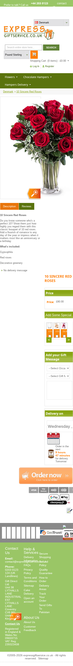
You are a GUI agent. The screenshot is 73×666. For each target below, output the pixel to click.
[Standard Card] (64, 327)
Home (32, 16)
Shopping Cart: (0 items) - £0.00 (48, 60)
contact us (62, 6)
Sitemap (29, 585)
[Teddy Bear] (57, 327)
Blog (52, 16)
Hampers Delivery (16, 84)
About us (43, 16)
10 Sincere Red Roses (29, 91)
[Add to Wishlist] (69, 510)
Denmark (8, 91)
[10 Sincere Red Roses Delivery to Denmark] (33, 194)
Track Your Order (42, 597)
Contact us (63, 16)
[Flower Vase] (49, 327)
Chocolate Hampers (36, 77)
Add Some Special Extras (58, 317)
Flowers (10, 77)
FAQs (27, 565)
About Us (29, 622)
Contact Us (12, 623)
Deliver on (53, 438)
